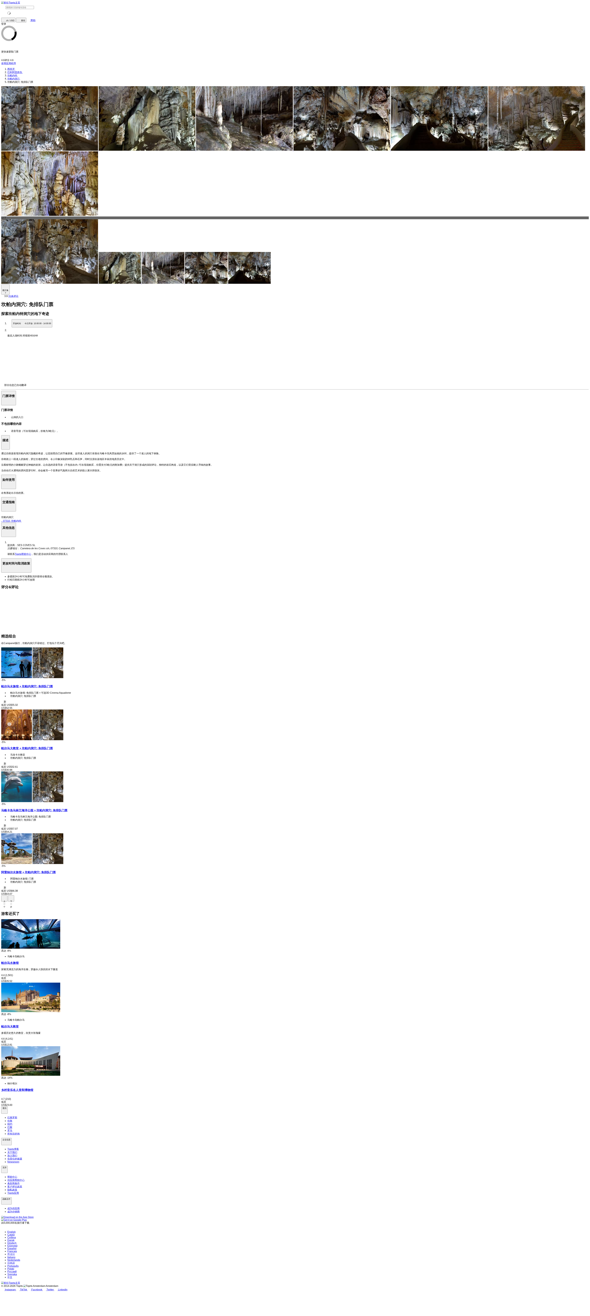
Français (12, 1251)
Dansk (10, 1240)
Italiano (11, 1257)
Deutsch (11, 1243)
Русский (12, 1271)
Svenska (12, 1274)
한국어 (11, 1254)
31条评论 (13, 296)
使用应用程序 (8, 63)
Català (11, 1234)
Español (11, 1248)
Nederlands (13, 1260)
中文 (9, 1277)
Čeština (11, 1237)
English (11, 1232)
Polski (10, 1268)
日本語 (11, 1263)
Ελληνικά (12, 1245)
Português (13, 1266)
